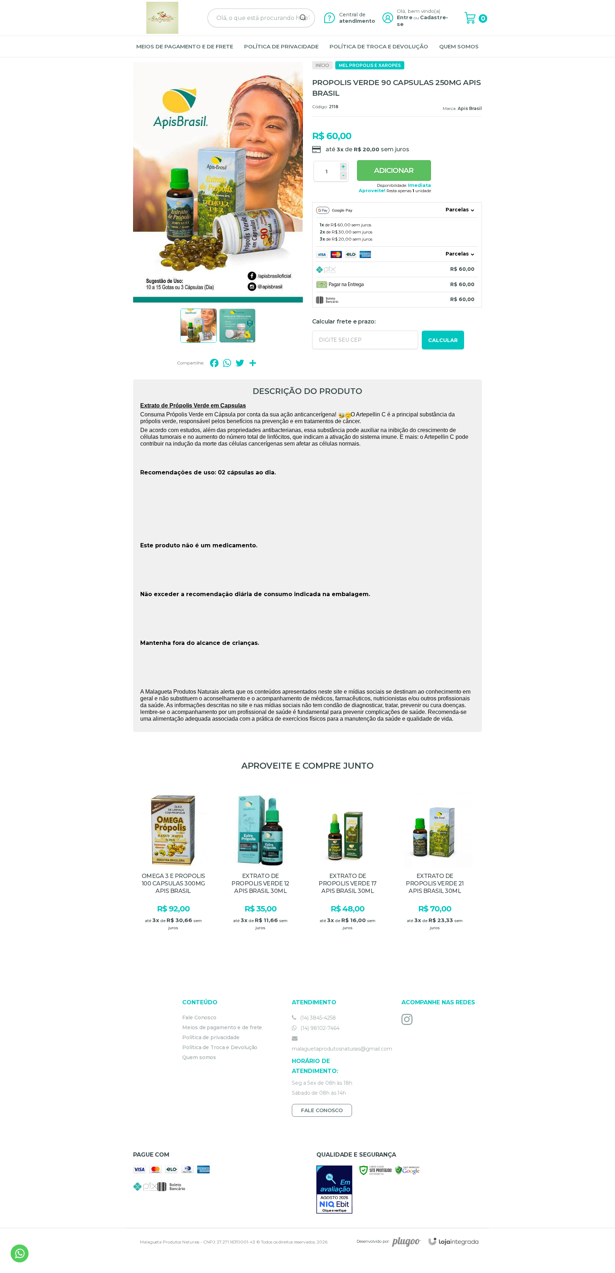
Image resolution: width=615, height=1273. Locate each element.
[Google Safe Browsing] (407, 1169)
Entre (404, 17)
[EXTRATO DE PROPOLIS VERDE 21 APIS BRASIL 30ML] (434, 868)
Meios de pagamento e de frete (222, 1027)
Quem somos (199, 1057)
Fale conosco (322, 1110)
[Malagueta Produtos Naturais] (162, 18)
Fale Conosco (199, 1017)
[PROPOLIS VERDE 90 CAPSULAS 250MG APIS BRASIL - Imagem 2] (237, 326)
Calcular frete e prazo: (344, 321)
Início (322, 65)
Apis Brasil (470, 108)
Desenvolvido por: (373, 1241)
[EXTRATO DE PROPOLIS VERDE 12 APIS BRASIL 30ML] (260, 868)
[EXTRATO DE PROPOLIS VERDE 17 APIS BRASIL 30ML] (347, 868)
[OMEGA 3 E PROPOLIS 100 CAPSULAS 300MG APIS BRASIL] (173, 868)
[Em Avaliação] (334, 1190)
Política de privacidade (211, 1037)
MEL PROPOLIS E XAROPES (370, 65)
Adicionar (394, 170)
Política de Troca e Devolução (219, 1047)
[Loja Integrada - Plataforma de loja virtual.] (453, 1241)
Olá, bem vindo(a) (418, 11)
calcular (443, 340)
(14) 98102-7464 (319, 1028)
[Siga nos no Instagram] (408, 1019)
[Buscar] (300, 17)
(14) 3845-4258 (317, 1018)
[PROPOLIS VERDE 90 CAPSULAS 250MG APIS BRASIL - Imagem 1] (198, 326)
